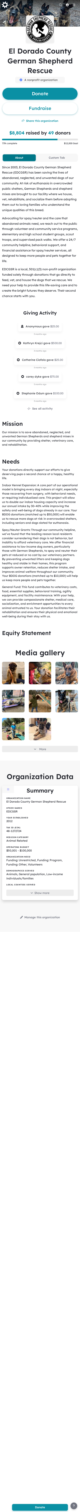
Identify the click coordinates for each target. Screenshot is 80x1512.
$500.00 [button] (56, 343)
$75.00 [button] (54, 376)
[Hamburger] (74, 4)
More (42, 749)
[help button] (74, 1506)
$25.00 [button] (54, 326)
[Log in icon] (67, 4)
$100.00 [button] (58, 393)
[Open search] (60, 4)
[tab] (19, 157)
